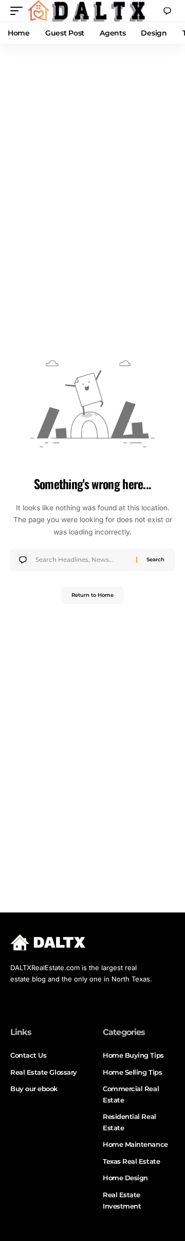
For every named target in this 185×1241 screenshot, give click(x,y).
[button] (19, 11)
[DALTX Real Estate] (86, 11)
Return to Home (92, 595)
